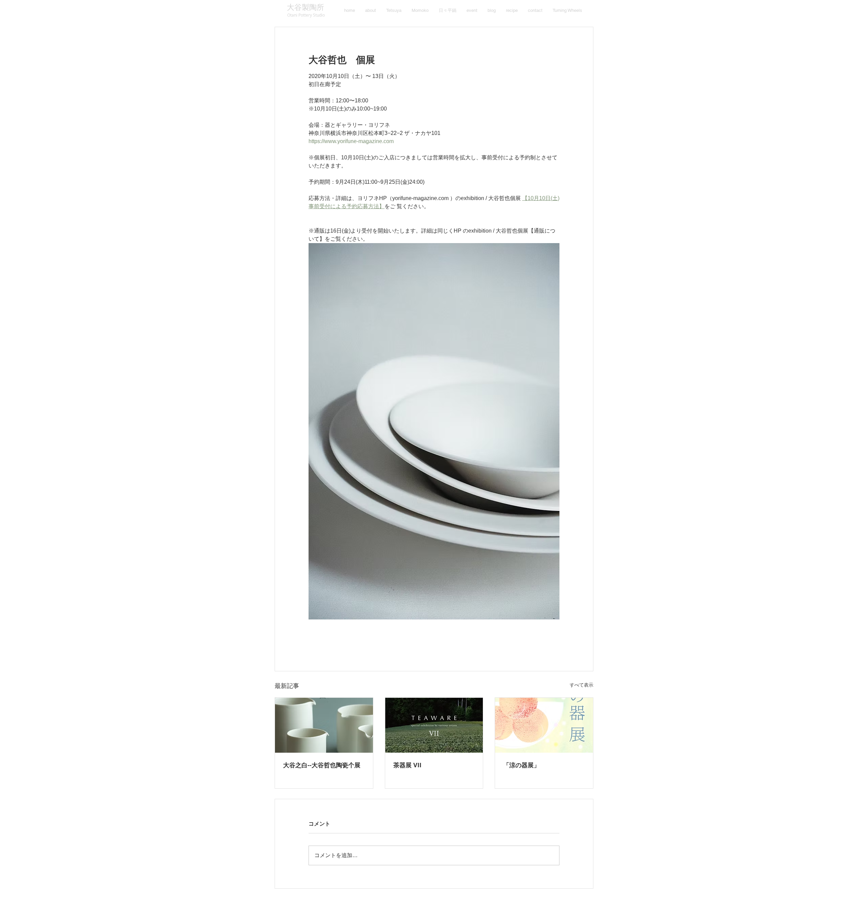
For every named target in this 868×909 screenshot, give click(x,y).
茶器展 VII (407, 765)
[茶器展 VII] (434, 725)
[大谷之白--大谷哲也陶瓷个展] (324, 725)
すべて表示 (581, 685)
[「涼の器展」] (544, 725)
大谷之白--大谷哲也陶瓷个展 (321, 765)
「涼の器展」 (521, 765)
